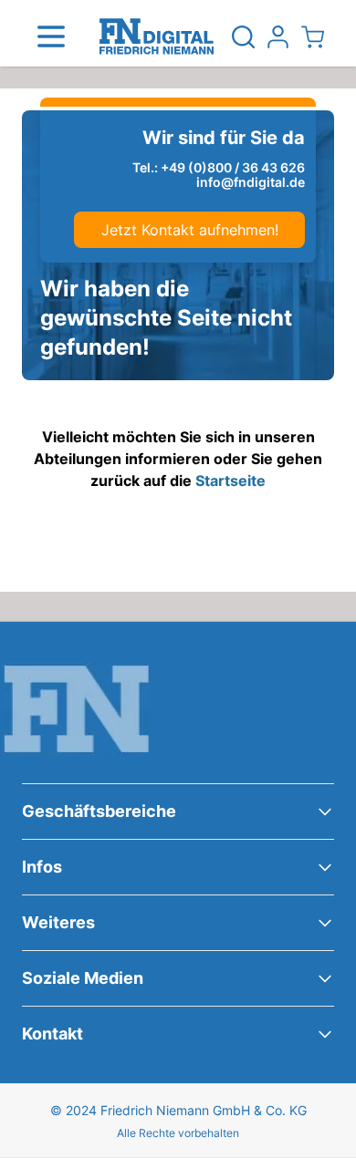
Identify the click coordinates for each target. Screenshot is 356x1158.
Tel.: (218, 167)
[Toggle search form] (242, 36)
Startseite (230, 480)
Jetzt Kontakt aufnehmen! (189, 230)
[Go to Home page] (156, 36)
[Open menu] (51, 36)
